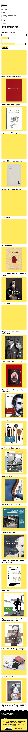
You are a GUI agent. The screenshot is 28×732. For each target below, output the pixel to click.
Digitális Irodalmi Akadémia (8, 15)
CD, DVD (23, 43)
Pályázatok (4, 16)
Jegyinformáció (5, 718)
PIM (2, 9)
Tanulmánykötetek (20, 41)
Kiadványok (5, 9)
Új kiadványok (5, 38)
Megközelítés (4, 717)
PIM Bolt (3, 20)
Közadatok (3, 23)
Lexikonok (18, 43)
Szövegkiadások (5, 41)
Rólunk (3, 12)
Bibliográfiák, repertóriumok (8, 43)
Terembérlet (4, 21)
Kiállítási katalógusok (14, 38)
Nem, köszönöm (18, 728)
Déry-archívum (13, 41)
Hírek (2, 19)
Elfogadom (8, 728)
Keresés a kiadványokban (8, 32)
